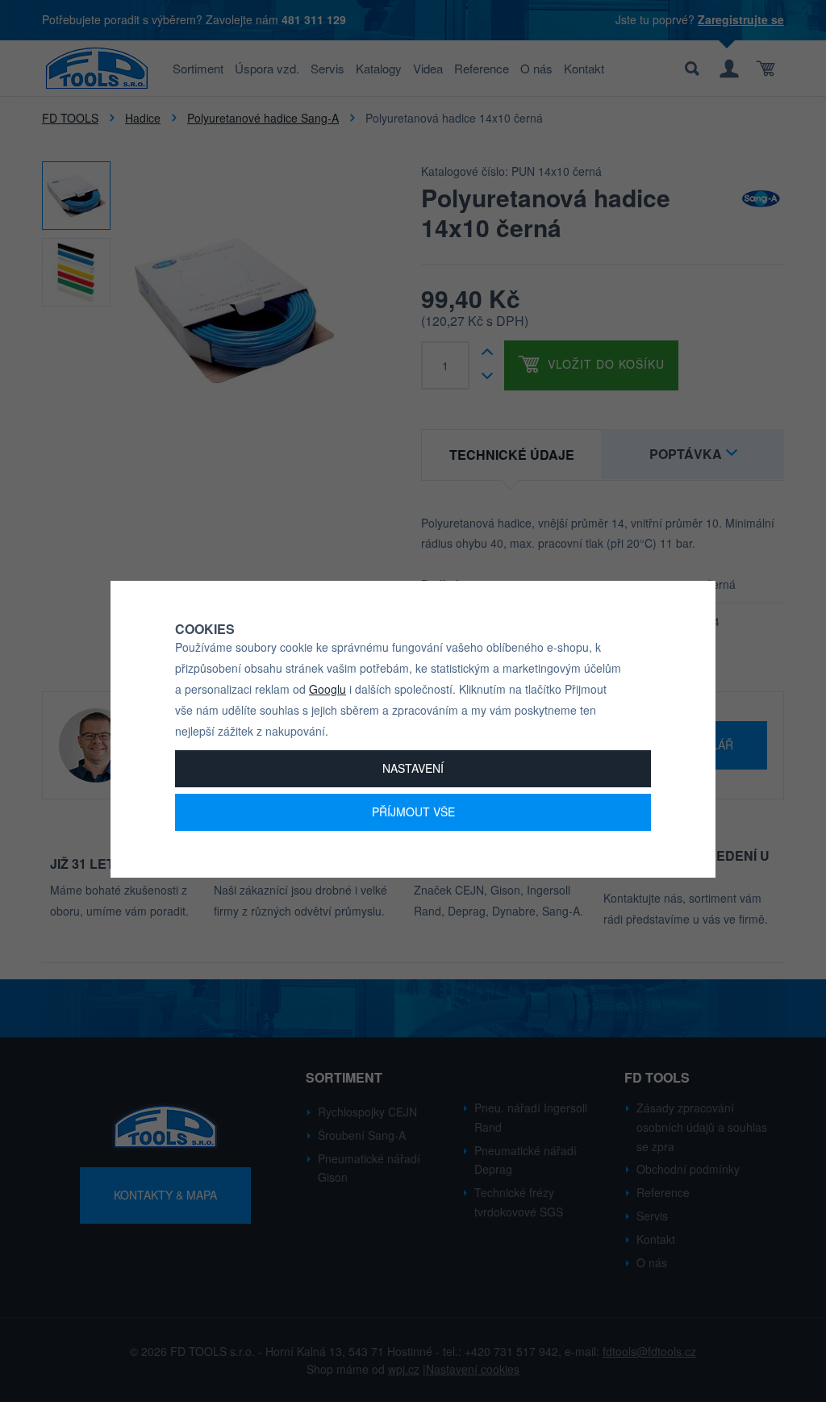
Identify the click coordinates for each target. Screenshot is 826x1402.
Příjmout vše (413, 811)
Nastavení (413, 768)
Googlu (327, 689)
